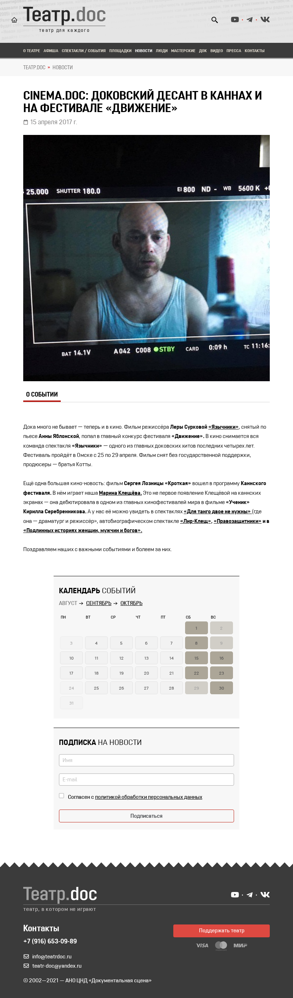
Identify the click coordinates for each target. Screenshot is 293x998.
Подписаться (146, 816)
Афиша (51, 51)
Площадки (120, 51)
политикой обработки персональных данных (148, 797)
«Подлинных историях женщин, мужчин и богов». (82, 531)
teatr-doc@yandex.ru (56, 966)
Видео (216, 51)
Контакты (254, 51)
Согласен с (135, 797)
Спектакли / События (84, 51)
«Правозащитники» (238, 521)
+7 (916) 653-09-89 (50, 942)
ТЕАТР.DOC (34, 68)
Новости (143, 51)
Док (203, 51)
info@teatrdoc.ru (51, 957)
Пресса (234, 51)
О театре (31, 51)
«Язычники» (223, 427)
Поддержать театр (221, 931)
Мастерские (183, 51)
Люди (162, 51)
